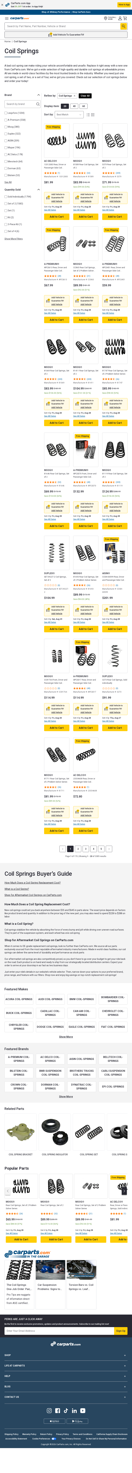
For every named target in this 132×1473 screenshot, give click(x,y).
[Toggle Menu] (7, 18)
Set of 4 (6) (13, 231)
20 (65, 106)
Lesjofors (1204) (16, 113)
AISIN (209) (13, 140)
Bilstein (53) (14, 175)
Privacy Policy (62, 1434)
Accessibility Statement (16, 1439)
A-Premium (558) (17, 120)
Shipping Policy (11, 1434)
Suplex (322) (14, 133)
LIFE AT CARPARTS (15, 1365)
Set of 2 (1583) (15, 203)
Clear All (85, 95)
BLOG (7, 1386)
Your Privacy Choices (71, 1439)
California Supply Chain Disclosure (111, 1434)
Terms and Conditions (82, 1434)
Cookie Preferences (41, 1439)
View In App (124, 5)
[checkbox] (6, 113)
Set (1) (11, 210)
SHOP (8, 1355)
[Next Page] (109, 849)
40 (74, 106)
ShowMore (66, 1036)
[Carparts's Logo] (20, 18)
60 (83, 106)
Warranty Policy (29, 1434)
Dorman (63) (14, 168)
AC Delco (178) (15, 154)
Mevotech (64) (15, 161)
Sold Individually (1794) (19, 196)
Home (8, 41)
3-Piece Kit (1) (15, 224)
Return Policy (46, 1434)
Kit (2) (11, 217)
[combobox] (69, 114)
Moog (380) (13, 126)
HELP (7, 1376)
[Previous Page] (62, 849)
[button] (66, 5)
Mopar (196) (14, 147)
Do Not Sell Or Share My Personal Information (106, 1439)
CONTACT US (12, 1397)
